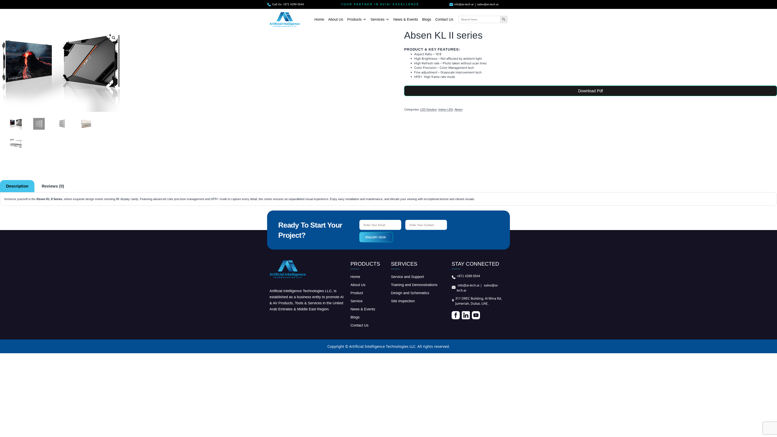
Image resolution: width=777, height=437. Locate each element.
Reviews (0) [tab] (53, 186)
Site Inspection (403, 301)
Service (356, 301)
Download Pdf (590, 91)
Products (354, 19)
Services (377, 19)
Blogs (426, 19)
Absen (458, 109)
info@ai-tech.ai (463, 4)
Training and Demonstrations (414, 285)
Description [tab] (17, 186)
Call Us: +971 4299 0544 (288, 4)
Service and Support (407, 277)
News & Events (405, 19)
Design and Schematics (410, 293)
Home (319, 19)
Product (356, 293)
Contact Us (444, 19)
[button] (113, 37)
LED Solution (428, 109)
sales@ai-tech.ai (487, 4)
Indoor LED (445, 109)
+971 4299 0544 (468, 276)
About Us (335, 19)
